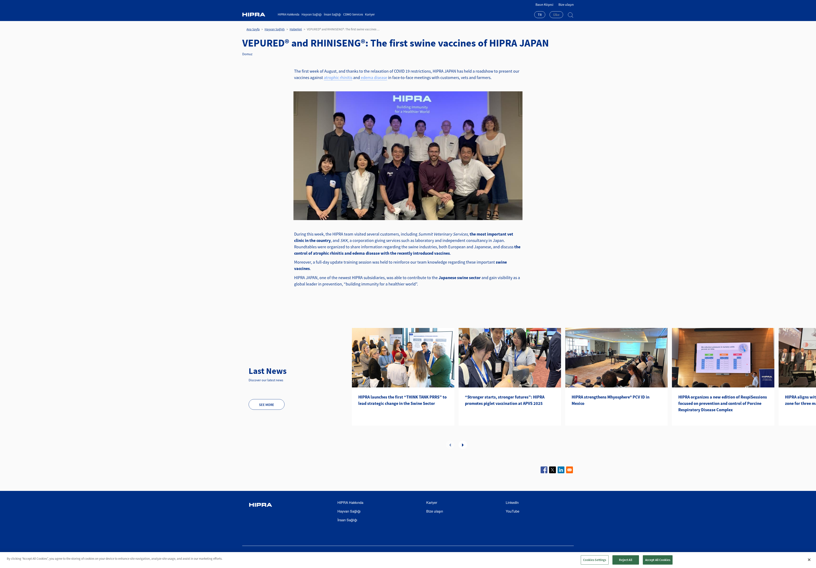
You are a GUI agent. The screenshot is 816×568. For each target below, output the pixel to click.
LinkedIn (512, 502)
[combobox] (539, 15)
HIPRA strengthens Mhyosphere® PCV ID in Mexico (610, 400)
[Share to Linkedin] (561, 469)
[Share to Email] (569, 469)
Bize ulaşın (566, 4)
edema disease (373, 77)
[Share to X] (552, 469)
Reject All (625, 560)
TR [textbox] (540, 15)
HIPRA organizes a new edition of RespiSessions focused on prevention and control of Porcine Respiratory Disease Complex (722, 403)
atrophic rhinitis (338, 77)
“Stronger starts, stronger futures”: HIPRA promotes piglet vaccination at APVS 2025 (504, 400)
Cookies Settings (594, 560)
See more (266, 405)
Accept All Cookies (657, 560)
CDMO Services (353, 14)
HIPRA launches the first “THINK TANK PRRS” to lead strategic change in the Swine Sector (402, 400)
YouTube (512, 511)
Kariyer (370, 14)
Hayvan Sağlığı (312, 14)
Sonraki (463, 445)
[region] (408, 560)
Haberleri (296, 29)
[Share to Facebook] (544, 469)
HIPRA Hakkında (288, 14)
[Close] (809, 559)
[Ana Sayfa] (258, 14)
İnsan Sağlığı (332, 14)
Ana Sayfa (253, 29)
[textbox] (556, 14)
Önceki (450, 445)
